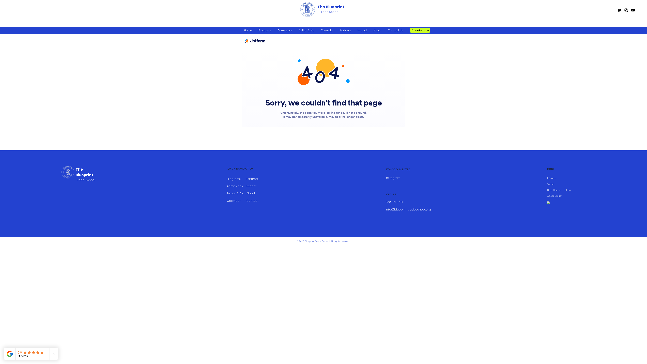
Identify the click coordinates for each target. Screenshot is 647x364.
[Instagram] (626, 10)
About (251, 193)
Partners (253, 179)
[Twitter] (619, 10)
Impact (252, 186)
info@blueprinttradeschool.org (408, 209)
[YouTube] (633, 10)
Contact (253, 201)
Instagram (393, 178)
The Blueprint (330, 7)
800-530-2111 (394, 202)
